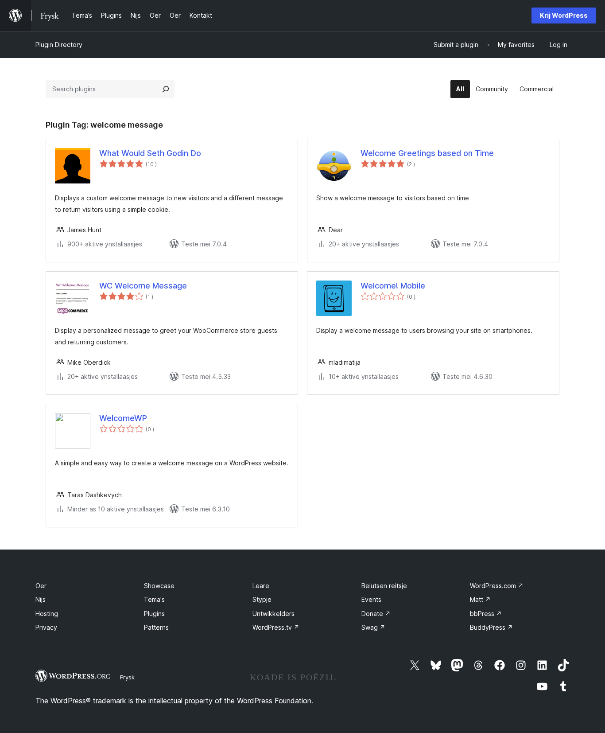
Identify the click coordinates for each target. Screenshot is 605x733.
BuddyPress (491, 627)
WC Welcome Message (143, 285)
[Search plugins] (166, 89)
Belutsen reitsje (384, 585)
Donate (376, 613)
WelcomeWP (123, 418)
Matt (480, 599)
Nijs (40, 599)
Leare (260, 585)
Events (371, 599)
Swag (373, 627)
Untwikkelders (273, 613)
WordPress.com (497, 585)
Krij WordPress (564, 15)
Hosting (46, 613)
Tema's (154, 599)
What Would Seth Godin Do (150, 153)
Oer (41, 585)
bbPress (486, 613)
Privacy (46, 627)
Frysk (127, 677)
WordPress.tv (275, 627)
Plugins (154, 613)
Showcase (159, 585)
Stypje (261, 599)
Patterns (156, 627)
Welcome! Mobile (393, 285)
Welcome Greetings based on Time (427, 153)
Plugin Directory (58, 44)
